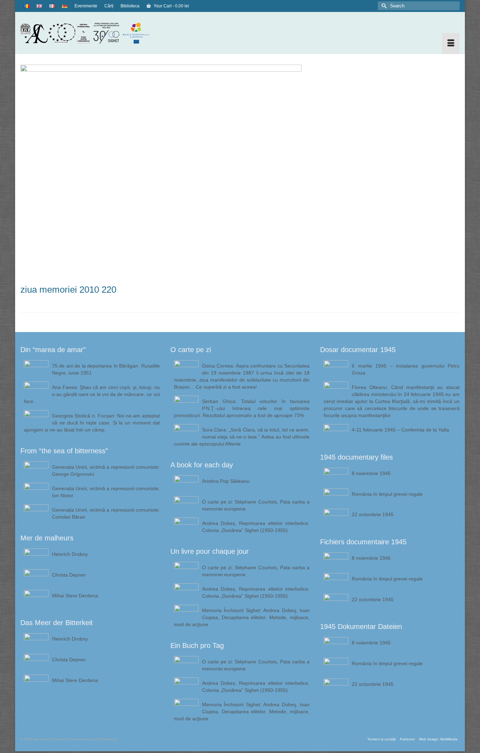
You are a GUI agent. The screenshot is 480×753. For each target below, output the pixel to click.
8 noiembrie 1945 (371, 473)
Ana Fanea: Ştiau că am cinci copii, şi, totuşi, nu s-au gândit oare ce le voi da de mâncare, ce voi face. (92, 394)
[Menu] (451, 43)
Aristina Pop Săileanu (225, 481)
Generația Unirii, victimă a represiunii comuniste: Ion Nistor (106, 492)
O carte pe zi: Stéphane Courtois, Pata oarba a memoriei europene (256, 505)
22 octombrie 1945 (373, 514)
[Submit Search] (383, 5)
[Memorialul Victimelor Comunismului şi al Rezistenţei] (90, 33)
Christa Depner (69, 575)
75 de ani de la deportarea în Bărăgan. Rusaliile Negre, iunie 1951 (106, 369)
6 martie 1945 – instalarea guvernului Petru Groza (406, 369)
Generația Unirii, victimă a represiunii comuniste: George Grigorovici (106, 470)
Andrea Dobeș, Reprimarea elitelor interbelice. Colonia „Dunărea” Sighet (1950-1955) (256, 526)
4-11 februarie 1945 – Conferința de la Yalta (400, 430)
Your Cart (171, 6)
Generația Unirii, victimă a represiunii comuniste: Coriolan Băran (106, 513)
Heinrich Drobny (70, 554)
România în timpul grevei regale (387, 494)
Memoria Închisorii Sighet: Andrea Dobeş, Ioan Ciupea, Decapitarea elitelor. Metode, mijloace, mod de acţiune (242, 617)
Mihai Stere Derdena (75, 595)
